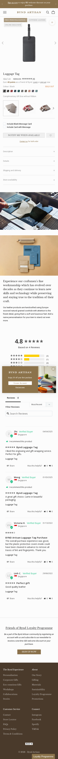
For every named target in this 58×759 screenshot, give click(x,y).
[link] (20, 372)
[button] (43, 756)
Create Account (19, 383)
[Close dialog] (53, 368)
